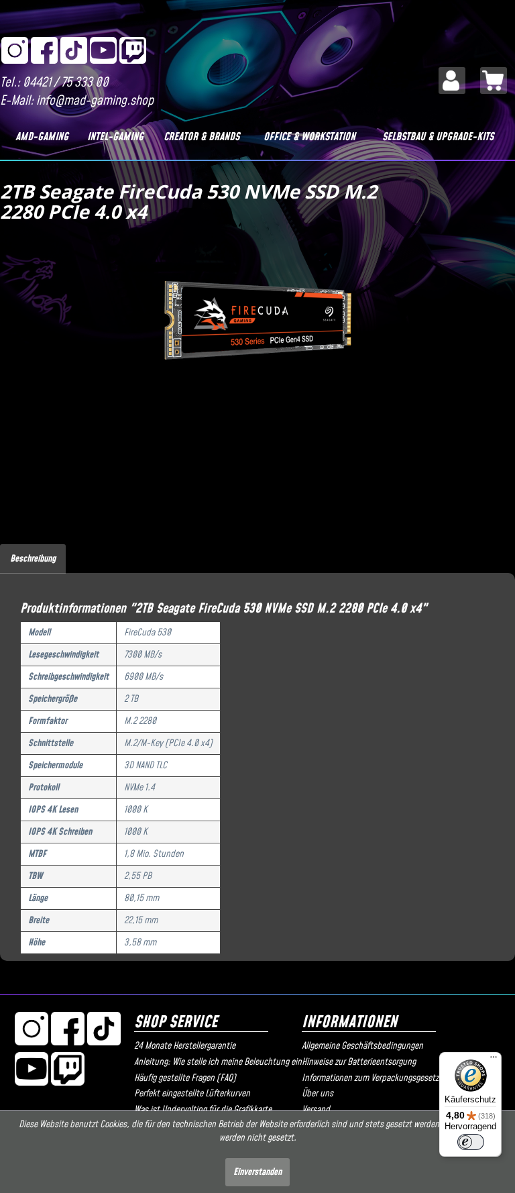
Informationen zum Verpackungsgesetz (370, 1078)
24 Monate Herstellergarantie (184, 1046)
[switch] (470, 1142)
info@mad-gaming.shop (95, 101)
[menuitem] (452, 80)
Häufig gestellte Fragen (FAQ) (185, 1078)
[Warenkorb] (493, 80)
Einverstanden (257, 1172)
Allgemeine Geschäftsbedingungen (362, 1046)
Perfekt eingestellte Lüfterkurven (192, 1093)
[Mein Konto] (452, 80)
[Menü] (493, 1060)
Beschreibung (33, 559)
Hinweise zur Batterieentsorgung (359, 1062)
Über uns (317, 1093)
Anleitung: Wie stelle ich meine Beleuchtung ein (214, 1062)
